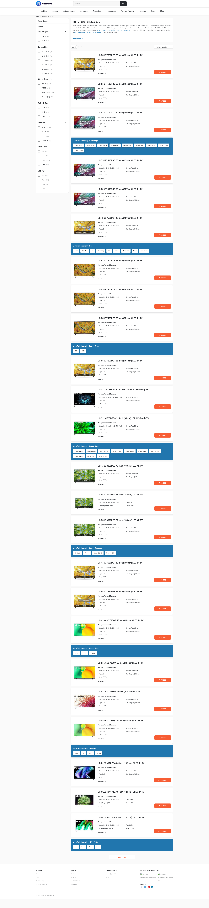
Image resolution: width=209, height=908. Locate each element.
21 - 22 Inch (47, 52)
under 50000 (139, 145)
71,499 (162, 806)
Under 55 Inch (103, 456)
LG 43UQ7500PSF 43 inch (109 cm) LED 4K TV (120, 217)
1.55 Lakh (162, 831)
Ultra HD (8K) (110, 553)
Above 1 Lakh (79, 150)
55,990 (162, 335)
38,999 (162, 709)
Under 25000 (103, 145)
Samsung (101, 251)
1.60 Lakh (162, 780)
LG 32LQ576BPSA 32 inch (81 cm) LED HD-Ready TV (123, 389)
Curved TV (46, 141)
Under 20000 (90, 145)
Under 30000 (115, 145)
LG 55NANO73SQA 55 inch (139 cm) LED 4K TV (120, 720)
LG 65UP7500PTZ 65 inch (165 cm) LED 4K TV (120, 289)
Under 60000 (151, 145)
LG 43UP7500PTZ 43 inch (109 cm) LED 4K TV (120, 260)
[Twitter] (145, 887)
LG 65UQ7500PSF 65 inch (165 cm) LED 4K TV (120, 360)
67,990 (162, 101)
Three (90, 847)
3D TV (45, 132)
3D (83, 753)
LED (76, 351)
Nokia (117, 251)
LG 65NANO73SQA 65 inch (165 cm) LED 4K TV (120, 662)
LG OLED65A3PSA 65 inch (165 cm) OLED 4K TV (121, 763)
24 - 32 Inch (47, 60)
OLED (83, 351)
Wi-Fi (90, 753)
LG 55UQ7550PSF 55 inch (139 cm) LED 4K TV (120, 591)
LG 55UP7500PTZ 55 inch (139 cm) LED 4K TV (120, 318)
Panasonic (144, 251)
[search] (123, 3)
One (76, 847)
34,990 (162, 580)
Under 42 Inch (130, 451)
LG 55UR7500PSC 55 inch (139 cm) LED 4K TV (120, 160)
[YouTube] (148, 887)
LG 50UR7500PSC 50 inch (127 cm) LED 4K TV (120, 189)
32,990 (162, 278)
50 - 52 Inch (90, 456)
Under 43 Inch (142, 451)
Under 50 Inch (79, 456)
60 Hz (84, 653)
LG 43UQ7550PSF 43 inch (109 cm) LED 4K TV (120, 562)
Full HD (87, 553)
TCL (109, 251)
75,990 (162, 680)
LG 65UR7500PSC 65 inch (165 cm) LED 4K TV (120, 83)
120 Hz (93, 653)
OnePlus (84, 251)
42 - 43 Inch (47, 74)
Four (97, 847)
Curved (99, 753)
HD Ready (77, 553)
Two (83, 847)
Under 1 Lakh (164, 145)
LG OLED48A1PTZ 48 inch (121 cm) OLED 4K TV (121, 791)
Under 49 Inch (155, 451)
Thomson (126, 251)
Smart (76, 753)
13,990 (162, 435)
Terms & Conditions (41, 884)
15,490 (162, 407)
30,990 (162, 130)
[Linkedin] (152, 887)
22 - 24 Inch (47, 56)
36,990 (162, 483)
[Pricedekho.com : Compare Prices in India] (45, 3)
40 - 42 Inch (47, 69)
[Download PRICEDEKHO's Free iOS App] (148, 876)
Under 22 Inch (79, 451)
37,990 (162, 637)
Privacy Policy (40, 881)
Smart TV (47, 127)
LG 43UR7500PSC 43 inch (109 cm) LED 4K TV (120, 112)
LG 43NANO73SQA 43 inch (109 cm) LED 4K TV (120, 620)
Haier (135, 251)
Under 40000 (127, 145)
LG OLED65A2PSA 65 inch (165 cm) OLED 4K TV (121, 817)
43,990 (162, 72)
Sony (76, 251)
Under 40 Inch (117, 451)
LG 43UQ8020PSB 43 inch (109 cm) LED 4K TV (120, 465)
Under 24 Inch (91, 451)
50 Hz (76, 653)
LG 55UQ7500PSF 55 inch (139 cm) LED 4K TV (120, 55)
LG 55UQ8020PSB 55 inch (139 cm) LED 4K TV (120, 520)
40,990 (162, 206)
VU (92, 251)
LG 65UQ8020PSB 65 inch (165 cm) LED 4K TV (120, 494)
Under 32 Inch (104, 451)
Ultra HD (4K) (98, 553)
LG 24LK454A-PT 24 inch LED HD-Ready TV (89, 32)
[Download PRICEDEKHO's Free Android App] (165, 877)
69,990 (162, 306)
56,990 (162, 737)
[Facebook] (141, 887)
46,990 (162, 537)
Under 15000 (78, 145)
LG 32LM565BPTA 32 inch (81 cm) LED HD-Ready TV (123, 418)
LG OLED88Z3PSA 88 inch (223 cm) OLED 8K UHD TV (114, 30)
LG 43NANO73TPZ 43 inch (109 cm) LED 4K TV (120, 691)
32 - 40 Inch (47, 65)
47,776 (162, 609)
